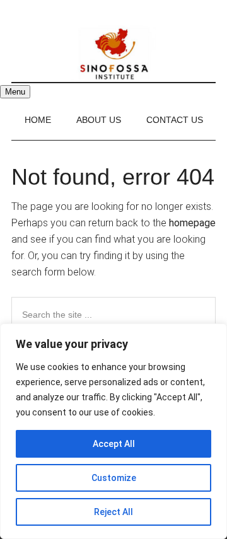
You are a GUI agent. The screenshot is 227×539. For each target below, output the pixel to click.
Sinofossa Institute (113, 53)
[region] (113, 431)
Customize (113, 478)
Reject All (113, 512)
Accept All (114, 444)
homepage (192, 223)
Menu (15, 91)
